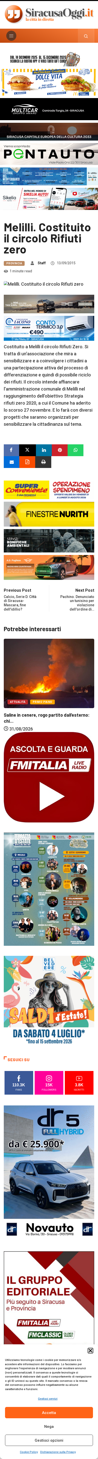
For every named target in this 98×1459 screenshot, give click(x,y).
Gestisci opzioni (49, 1440)
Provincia (14, 263)
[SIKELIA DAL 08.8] (49, 198)
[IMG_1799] (49, 489)
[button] (90, 1350)
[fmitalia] (49, 176)
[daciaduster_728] (49, 303)
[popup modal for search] (86, 36)
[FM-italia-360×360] (49, 777)
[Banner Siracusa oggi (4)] (49, 153)
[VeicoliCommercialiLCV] (49, 108)
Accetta (49, 1412)
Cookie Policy (29, 1452)
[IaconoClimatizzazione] (49, 327)
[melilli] (49, 888)
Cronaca (17, 700)
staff (42, 263)
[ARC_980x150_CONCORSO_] (49, 58)
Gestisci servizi (48, 1398)
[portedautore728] (49, 513)
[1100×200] (49, 131)
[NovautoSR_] (49, 1173)
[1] (49, 1318)
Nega (49, 1426)
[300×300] (49, 1000)
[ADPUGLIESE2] (49, 567)
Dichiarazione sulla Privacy (58, 1452)
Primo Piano (41, 700)
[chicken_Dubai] (49, 81)
